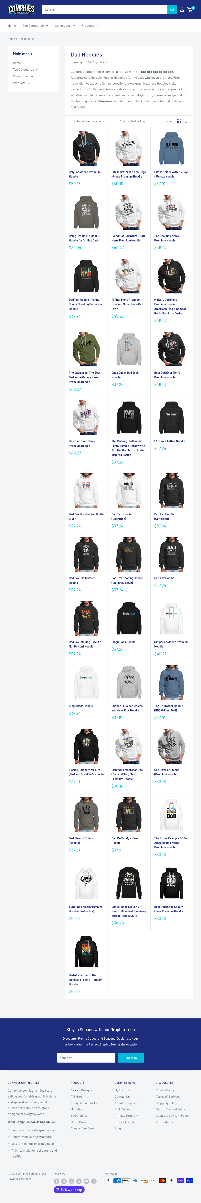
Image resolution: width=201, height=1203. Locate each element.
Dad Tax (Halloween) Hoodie (82, 580)
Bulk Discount (124, 1109)
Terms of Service (167, 1096)
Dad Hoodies (26, 38)
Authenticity (164, 1122)
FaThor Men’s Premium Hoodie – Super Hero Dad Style (127, 304)
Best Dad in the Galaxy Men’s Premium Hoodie (168, 909)
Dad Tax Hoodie (164, 578)
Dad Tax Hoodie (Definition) (121, 516)
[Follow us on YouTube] (86, 1181)
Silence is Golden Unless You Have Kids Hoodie (127, 708)
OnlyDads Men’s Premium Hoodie (84, 174)
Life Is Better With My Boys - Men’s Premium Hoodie (128, 174)
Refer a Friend (124, 1122)
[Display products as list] (185, 121)
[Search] (172, 9)
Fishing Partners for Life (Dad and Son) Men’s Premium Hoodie (127, 774)
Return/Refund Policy (170, 1109)
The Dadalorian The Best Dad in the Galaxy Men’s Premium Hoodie (84, 377)
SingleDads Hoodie (123, 642)
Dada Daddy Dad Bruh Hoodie (125, 375)
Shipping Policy (166, 1103)
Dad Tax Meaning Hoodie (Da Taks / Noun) (127, 580)
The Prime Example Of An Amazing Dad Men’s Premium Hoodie (170, 842)
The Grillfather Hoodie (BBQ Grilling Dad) (168, 708)
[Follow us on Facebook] (56, 1181)
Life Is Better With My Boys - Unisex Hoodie (171, 174)
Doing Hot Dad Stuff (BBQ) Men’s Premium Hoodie (128, 238)
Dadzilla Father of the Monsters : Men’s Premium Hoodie (85, 979)
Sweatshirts (79, 1115)
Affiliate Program (126, 1115)
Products (88, 25)
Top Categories (33, 25)
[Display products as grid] (179, 121)
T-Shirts (76, 1096)
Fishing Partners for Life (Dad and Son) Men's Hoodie (86, 772)
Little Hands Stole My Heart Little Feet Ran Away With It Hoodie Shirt (128, 911)
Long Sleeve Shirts (84, 1103)
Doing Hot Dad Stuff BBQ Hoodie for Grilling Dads (84, 238)
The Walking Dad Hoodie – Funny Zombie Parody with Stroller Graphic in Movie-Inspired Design (128, 447)
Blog (118, 1128)
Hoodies (76, 1109)
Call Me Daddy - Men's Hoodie (124, 840)
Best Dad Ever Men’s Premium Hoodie (167, 375)
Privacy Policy (165, 1090)
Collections (63, 25)
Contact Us (122, 1096)
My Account (122, 1090)
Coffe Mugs (78, 1122)
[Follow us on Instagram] (71, 1181)
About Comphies (126, 1103)
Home (12, 25)
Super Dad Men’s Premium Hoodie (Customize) (85, 909)
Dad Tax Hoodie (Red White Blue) (86, 516)
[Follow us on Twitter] (64, 1181)
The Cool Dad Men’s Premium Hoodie (166, 238)
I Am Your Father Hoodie (169, 441)
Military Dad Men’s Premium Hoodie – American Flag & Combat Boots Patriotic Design (170, 306)
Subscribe (131, 1058)
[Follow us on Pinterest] (79, 1181)
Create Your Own (82, 1128)
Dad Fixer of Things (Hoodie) (81, 840)
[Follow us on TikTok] (94, 1181)
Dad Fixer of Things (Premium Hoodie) (166, 772)
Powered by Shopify (19, 1178)
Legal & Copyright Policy (172, 1115)
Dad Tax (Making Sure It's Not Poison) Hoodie (85, 644)
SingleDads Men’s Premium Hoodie (171, 644)
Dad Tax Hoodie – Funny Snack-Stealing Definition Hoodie (85, 304)
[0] (189, 9)
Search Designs (81, 1090)
